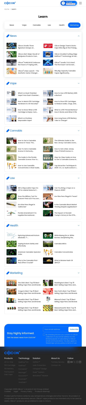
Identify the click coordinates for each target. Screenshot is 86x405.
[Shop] (69, 3)
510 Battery (9, 368)
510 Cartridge (9, 365)
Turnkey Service (57, 362)
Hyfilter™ (36, 362)
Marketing (74, 25)
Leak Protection (39, 365)
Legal (16, 391)
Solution (36, 358)
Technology (23, 358)
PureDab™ (22, 379)
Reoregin (22, 372)
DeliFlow (22, 365)
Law (49, 25)
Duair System (38, 372)
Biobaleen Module (40, 375)
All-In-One (8, 362)
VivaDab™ (22, 382)
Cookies (7, 391)
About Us (55, 358)
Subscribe (74, 329)
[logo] (10, 3)
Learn (14, 9)
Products (8, 358)
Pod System (9, 372)
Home (6, 9)
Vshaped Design (40, 369)
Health (61, 25)
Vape (24, 25)
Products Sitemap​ (42, 391)
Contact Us (56, 365)
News (12, 25)
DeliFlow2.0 (23, 362)
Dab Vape (8, 374)
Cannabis (37, 25)
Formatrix (22, 369)
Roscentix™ (23, 376)
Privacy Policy (26, 391)
